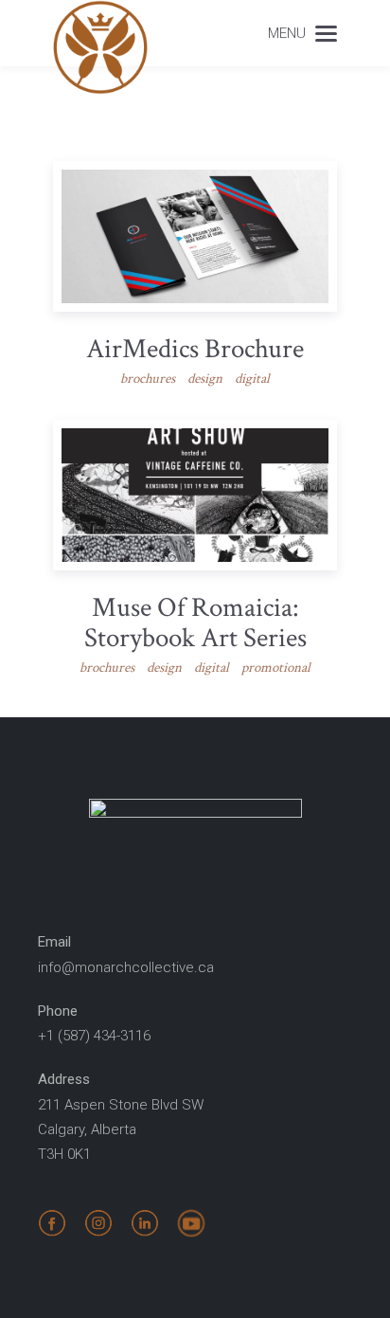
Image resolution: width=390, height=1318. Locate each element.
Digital (252, 379)
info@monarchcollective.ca (126, 967)
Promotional (275, 668)
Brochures (147, 379)
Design (204, 379)
